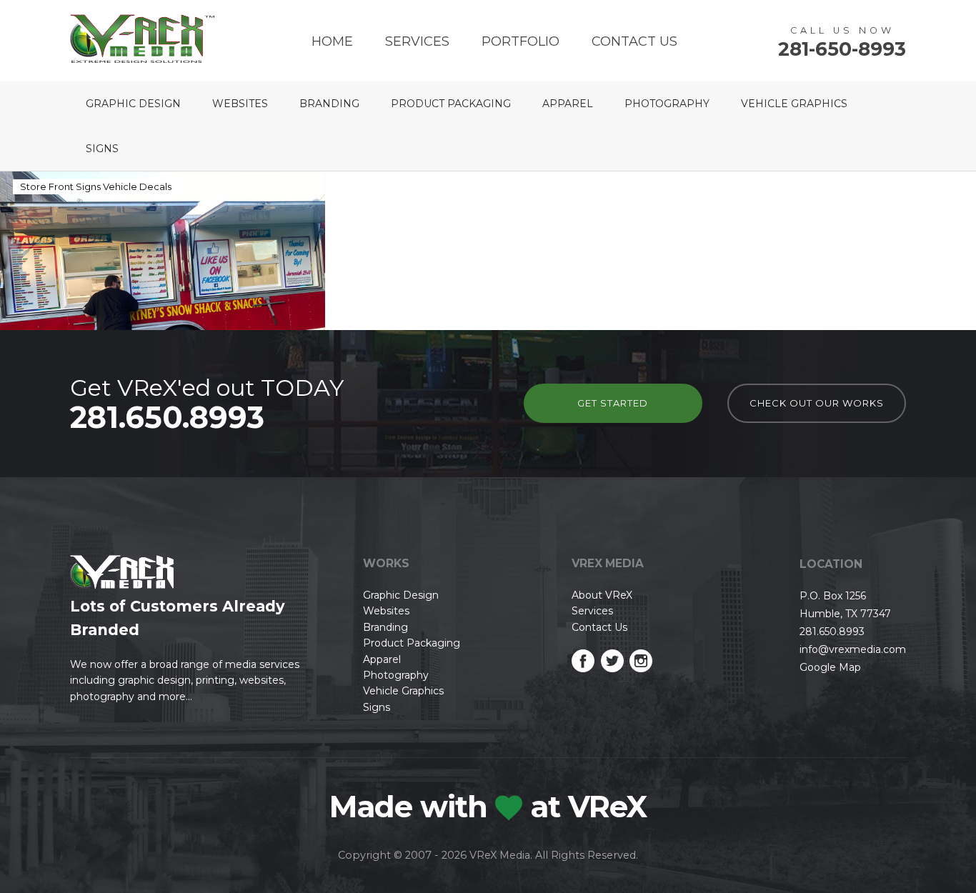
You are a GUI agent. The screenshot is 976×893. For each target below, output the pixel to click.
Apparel (567, 103)
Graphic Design (133, 103)
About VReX (602, 595)
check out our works (817, 403)
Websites (240, 103)
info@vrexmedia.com (853, 649)
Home (332, 41)
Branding (329, 103)
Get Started (612, 403)
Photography (666, 103)
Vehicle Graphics (794, 103)
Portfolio (520, 41)
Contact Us (634, 41)
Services (417, 41)
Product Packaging (451, 103)
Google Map (830, 667)
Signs (102, 148)
